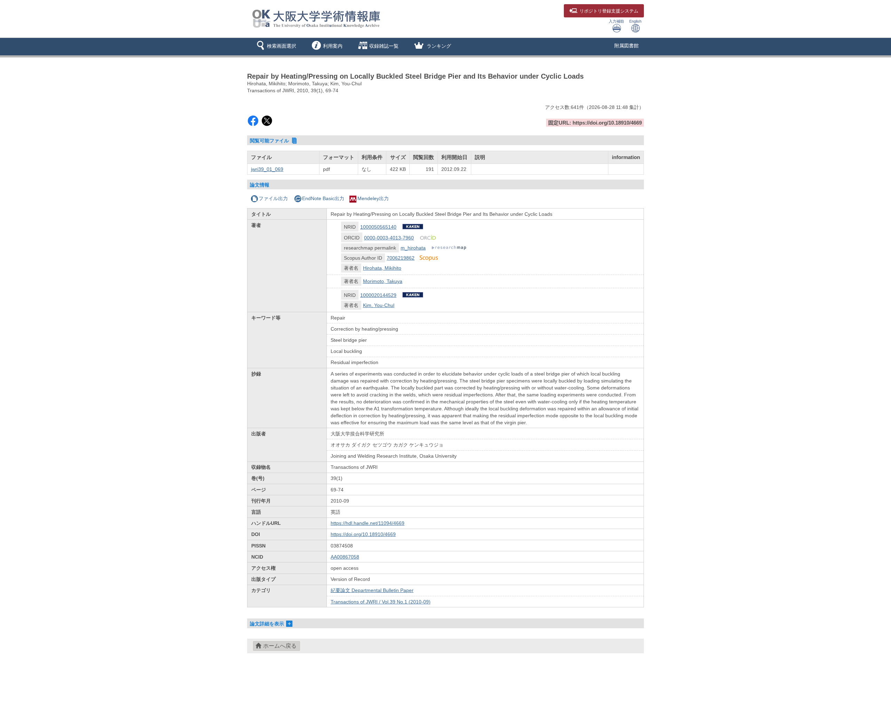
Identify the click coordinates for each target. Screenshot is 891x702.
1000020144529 (378, 295)
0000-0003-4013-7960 (389, 237)
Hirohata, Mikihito (382, 268)
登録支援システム (608, 11)
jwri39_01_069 (267, 169)
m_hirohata (413, 248)
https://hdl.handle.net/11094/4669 (367, 523)
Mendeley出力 (373, 198)
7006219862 (401, 258)
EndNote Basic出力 (323, 198)
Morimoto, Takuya (382, 281)
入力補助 (616, 21)
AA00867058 (345, 557)
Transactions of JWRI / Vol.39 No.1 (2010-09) (381, 602)
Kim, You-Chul (378, 305)
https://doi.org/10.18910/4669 (363, 534)
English (635, 21)
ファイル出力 (273, 198)
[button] (275, 46)
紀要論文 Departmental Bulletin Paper (372, 590)
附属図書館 (626, 45)
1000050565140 (378, 227)
